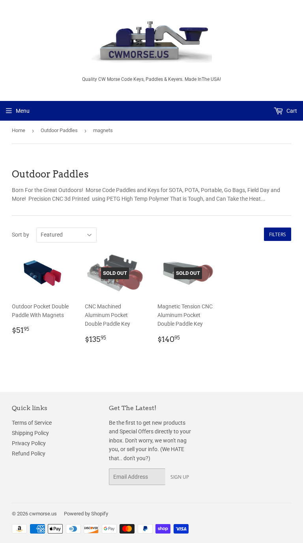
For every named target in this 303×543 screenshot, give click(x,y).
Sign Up (179, 477)
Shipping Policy (30, 433)
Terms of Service (32, 423)
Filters (277, 234)
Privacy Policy (29, 443)
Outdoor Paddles (59, 130)
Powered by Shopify (86, 514)
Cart (291, 111)
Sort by (20, 234)
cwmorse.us (43, 514)
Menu (23, 111)
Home (18, 130)
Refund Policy (28, 453)
